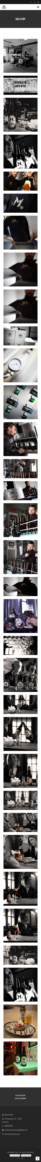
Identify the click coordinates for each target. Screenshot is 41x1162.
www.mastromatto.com (12, 1134)
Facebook (20, 1095)
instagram (20, 1098)
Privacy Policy (15, 1155)
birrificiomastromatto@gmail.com (16, 1130)
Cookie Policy (26, 1155)
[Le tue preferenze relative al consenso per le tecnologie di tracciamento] (37, 1158)
